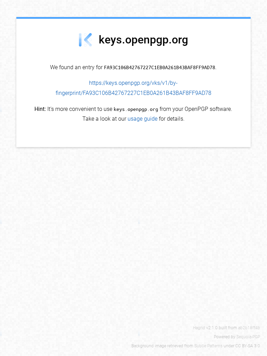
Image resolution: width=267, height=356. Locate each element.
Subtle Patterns (208, 345)
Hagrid (199, 327)
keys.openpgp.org (143, 39)
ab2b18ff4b (249, 327)
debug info (237, 24)
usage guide (142, 118)
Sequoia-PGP (248, 336)
